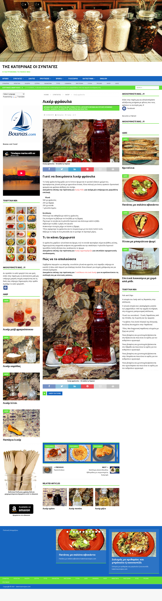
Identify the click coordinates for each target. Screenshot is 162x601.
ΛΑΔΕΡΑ (27, 83)
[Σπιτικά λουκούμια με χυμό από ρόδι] (140, 261)
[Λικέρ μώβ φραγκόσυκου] (21, 313)
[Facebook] (5, 287)
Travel (15, 144)
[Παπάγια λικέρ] (21, 423)
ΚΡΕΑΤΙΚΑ (17, 83)
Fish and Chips (127, 295)
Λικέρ (109, 83)
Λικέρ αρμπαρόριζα (83, 251)
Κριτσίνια (128, 167)
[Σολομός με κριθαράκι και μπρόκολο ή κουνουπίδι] (134, 544)
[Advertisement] (81, 420)
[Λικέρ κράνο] (55, 497)
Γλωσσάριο (73, 78)
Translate (21, 97)
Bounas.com (7, 144)
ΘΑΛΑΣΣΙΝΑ (48, 83)
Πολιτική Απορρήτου (10, 530)
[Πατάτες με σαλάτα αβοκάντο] (140, 188)
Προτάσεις (44, 78)
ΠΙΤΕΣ (58, 83)
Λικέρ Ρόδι (79, 190)
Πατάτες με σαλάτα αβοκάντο (140, 204)
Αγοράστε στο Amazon (21, 515)
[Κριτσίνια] (140, 151)
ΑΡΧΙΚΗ (5, 78)
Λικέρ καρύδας (12, 366)
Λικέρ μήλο (100, 508)
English (103, 78)
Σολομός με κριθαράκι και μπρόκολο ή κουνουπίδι (128, 561)
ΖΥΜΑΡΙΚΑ (5, 83)
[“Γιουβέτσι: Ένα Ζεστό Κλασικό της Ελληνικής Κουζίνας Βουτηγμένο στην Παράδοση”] (80, 453)
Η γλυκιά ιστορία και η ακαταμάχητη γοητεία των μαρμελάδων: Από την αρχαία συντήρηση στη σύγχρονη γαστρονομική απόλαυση (139, 308)
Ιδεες (124, 133)
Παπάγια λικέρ (12, 439)
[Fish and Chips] (10, 210)
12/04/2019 (50, 115)
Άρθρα (59, 78)
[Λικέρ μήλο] (107, 497)
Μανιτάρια (115, 578)
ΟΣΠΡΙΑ (37, 83)
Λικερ (5, 294)
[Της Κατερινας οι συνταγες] (81, 60)
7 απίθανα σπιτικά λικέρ (86, 272)
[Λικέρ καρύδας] (21, 350)
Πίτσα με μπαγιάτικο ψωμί (139, 241)
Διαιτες (31, 78)
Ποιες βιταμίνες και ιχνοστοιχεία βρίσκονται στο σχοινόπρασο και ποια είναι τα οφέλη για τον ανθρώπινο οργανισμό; (140, 365)
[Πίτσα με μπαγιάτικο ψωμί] (140, 225)
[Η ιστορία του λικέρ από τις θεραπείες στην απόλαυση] (21, 210)
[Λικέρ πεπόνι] (81, 497)
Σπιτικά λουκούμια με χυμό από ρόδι (139, 280)
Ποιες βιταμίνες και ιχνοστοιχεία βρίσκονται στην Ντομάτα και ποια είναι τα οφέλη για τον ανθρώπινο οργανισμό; (140, 356)
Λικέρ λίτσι (10, 403)
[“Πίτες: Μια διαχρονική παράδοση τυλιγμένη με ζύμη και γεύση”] (104, 453)
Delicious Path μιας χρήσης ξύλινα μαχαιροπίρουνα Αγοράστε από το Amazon (21, 493)
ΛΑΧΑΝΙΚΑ (68, 83)
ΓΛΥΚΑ (90, 83)
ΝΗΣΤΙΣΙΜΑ (79, 83)
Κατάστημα (88, 78)
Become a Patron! (129, 116)
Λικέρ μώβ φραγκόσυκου (18, 329)
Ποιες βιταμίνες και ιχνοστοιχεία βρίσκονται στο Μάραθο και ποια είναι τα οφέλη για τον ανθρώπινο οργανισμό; (139, 347)
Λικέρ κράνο (49, 508)
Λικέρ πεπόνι (75, 508)
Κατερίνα (60, 115)
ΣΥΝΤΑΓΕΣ (17, 78)
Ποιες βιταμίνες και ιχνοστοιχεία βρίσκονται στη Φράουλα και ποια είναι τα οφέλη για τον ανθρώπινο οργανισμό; (139, 338)
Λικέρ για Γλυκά (55, 393)
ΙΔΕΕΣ (117, 83)
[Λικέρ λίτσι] (21, 386)
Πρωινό (99, 83)
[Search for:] (147, 87)
